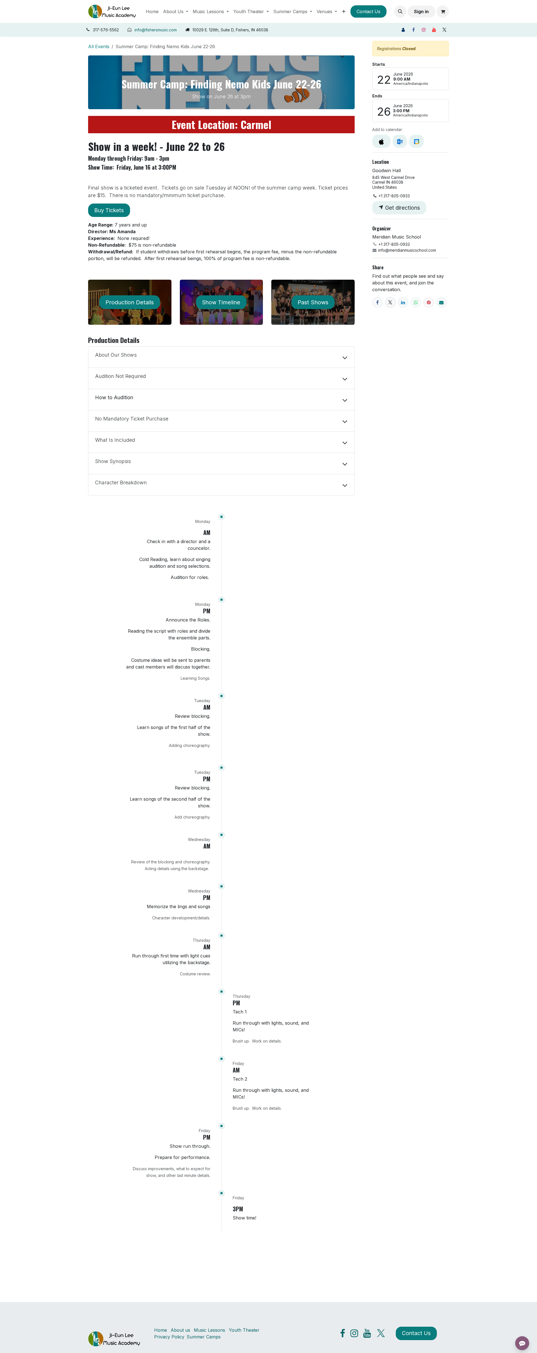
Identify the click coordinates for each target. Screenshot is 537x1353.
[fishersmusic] (403, 29)
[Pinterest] (428, 302)
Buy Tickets (109, 210)
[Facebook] (413, 29)
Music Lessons (209, 1330)
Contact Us (368, 11)
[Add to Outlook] (400, 141)
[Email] (441, 302)
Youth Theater (244, 1330)
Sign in (421, 11)
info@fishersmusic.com (156, 29)
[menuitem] (152, 11)
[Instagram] (423, 29)
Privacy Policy (169, 1337)
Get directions (402, 207)
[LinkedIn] (403, 302)
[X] (444, 29)
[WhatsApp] (416, 302)
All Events (98, 46)
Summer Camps (204, 1337)
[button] (400, 11)
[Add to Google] (416, 141)
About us (180, 1330)
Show (221, 302)
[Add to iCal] (381, 141)
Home (160, 1330)
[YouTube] (434, 29)
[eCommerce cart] (443, 11)
